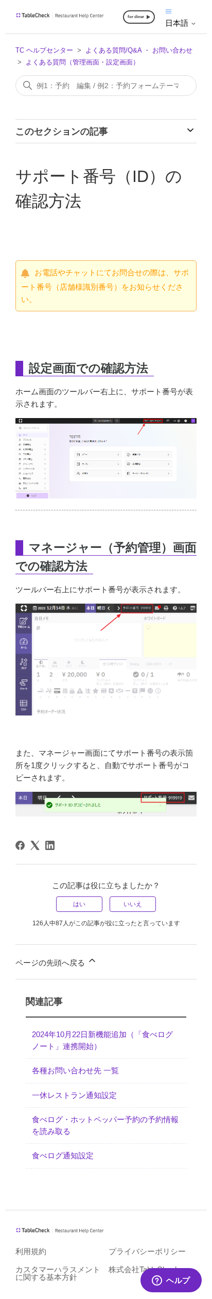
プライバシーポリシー (147, 1251)
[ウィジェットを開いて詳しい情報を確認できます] (171, 1281)
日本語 (177, 23)
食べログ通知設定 (63, 1155)
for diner (136, 16)
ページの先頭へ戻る (51, 962)
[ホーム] (59, 16)
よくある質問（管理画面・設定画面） (82, 62)
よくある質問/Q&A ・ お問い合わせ (138, 50)
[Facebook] (20, 845)
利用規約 (30, 1251)
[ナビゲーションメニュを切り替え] (168, 10)
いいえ (132, 904)
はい (79, 904)
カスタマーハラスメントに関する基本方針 (57, 1273)
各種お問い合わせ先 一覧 (75, 1070)
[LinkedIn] (50, 845)
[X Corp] (35, 845)
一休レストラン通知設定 (74, 1095)
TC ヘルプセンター (44, 50)
